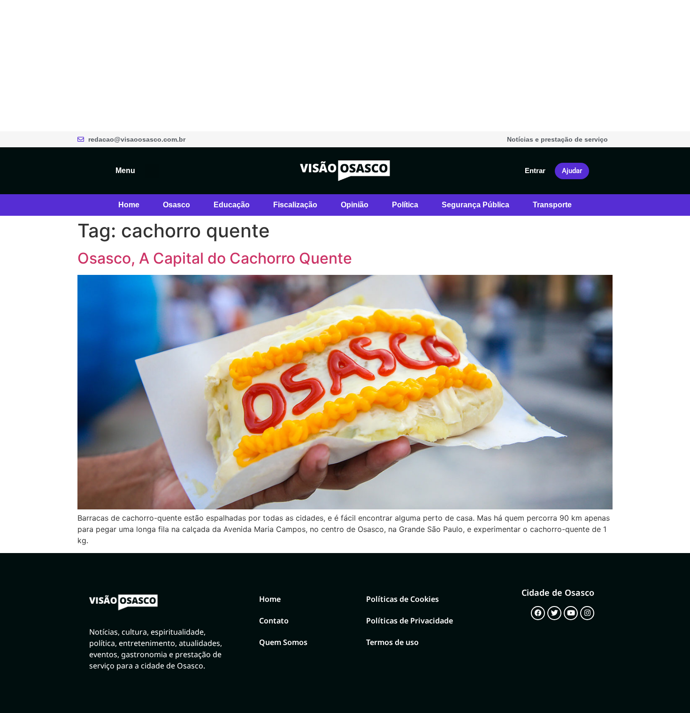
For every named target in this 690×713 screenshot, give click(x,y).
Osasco (176, 205)
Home (128, 205)
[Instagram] (587, 613)
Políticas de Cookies (402, 599)
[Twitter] (554, 613)
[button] (152, 171)
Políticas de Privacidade (409, 620)
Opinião (354, 205)
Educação (232, 205)
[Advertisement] (281, 65)
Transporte (552, 205)
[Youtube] (571, 613)
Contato (274, 620)
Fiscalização (295, 205)
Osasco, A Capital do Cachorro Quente (214, 258)
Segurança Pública (475, 205)
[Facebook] (538, 613)
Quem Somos (283, 642)
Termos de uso (392, 642)
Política (405, 205)
